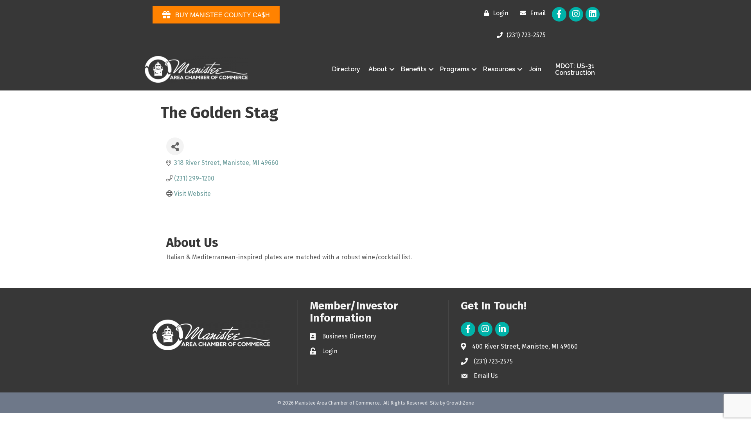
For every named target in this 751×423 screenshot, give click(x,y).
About (377, 69)
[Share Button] (175, 146)
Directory (346, 69)
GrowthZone (460, 403)
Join (535, 69)
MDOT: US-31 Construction (575, 69)
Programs (454, 69)
